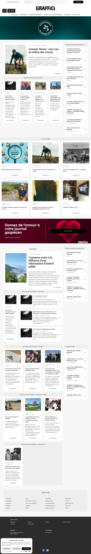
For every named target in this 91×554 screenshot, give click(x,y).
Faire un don (76, 14)
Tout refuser (6, 548)
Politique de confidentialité (7, 551)
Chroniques (23, 14)
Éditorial (33, 249)
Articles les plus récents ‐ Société (33, 346)
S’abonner (67, 14)
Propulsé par (21, 551)
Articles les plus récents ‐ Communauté (33, 444)
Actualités (14, 14)
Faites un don (68, 231)
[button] (11, 11)
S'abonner (78, 2)
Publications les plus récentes (33, 77)
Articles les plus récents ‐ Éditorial (33, 291)
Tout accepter (26, 548)
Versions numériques (35, 14)
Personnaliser (16, 548)
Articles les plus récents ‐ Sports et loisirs (33, 394)
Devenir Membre (57, 14)
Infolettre (47, 14)
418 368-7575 (49, 532)
